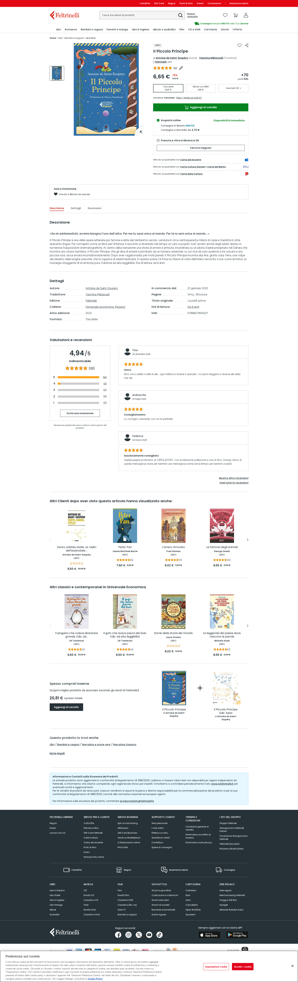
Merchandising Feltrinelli (232, 895)
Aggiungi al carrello (203, 107)
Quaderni (190, 914)
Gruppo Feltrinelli (228, 823)
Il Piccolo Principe (174, 709)
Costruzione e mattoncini (165, 895)
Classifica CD (91, 900)
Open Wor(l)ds (193, 909)
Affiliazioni (123, 828)
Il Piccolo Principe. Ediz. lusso (226, 711)
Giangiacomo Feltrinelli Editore (232, 830)
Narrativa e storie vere (96, 744)
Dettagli (76, 208)
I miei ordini (158, 828)
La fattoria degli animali (222, 547)
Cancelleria (192, 904)
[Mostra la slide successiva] (247, 540)
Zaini (188, 900)
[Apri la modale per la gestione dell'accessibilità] (244, 950)
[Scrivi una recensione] (181, 68)
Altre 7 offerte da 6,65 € (189, 97)
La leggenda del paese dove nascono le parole (222, 635)
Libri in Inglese (57, 900)
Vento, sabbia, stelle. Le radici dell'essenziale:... (76, 549)
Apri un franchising (128, 823)
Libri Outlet (55, 895)
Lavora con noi (57, 832)
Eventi (200, 3)
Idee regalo (225, 890)
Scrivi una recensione (80, 413)
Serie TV (122, 909)
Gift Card (159, 3)
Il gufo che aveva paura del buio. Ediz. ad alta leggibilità (125, 635)
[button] (180, 15)
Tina (135, 350)
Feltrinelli (160, 62)
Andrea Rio (139, 395)
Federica (137, 436)
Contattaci (157, 842)
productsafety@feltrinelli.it (137, 801)
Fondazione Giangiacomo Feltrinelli (234, 837)
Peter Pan (125, 547)
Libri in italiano (57, 890)
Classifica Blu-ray (127, 904)
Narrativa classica (124, 744)
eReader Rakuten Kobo (231, 909)
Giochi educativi (160, 900)
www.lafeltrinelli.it (222, 784)
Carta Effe (89, 823)
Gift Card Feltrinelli (93, 832)
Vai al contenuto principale (64, 3)
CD (85, 890)
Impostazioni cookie (216, 966)
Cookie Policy (95, 978)
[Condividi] (246, 45)
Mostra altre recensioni (233, 478)
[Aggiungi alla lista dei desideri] (239, 45)
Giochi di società (161, 904)
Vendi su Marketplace (129, 837)
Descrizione (57, 208)
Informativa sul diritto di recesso (198, 836)
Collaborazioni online (129, 842)
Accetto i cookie (242, 966)
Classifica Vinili (92, 914)
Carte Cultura (91, 837)
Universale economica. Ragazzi (105, 306)
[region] (149, 966)
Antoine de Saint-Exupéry (172, 58)
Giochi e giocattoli (161, 890)
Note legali (57, 753)
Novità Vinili (90, 909)
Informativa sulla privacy (199, 842)
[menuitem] (58, 29)
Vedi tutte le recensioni (233, 482)
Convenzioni (214, 3)
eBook (53, 909)
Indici (87, 852)
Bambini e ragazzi (68, 744)
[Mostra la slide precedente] (50, 540)
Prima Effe (123, 847)
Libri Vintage (56, 904)
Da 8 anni (193, 306)
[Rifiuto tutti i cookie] (292, 966)
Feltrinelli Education (230, 843)
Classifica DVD (125, 900)
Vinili (86, 904)
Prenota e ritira (91, 828)
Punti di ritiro (186, 3)
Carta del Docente (190, 159)
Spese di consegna (162, 847)
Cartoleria (191, 890)
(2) (105, 383)
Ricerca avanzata (192, 15)
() (175, 68)
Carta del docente (93, 842)
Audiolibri (54, 914)
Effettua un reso (160, 832)
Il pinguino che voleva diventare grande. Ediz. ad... (76, 635)
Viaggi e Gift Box (228, 900)
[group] (57, 73)
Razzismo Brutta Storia (232, 848)
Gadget (224, 904)
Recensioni (94, 208)
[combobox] (142, 15)
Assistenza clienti (238, 3)
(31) (105, 377)
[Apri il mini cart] (235, 15)
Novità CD (89, 895)
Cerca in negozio (200, 148)
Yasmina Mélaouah (211, 58)
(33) (92, 368)
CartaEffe (145, 3)
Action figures (159, 914)
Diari (188, 895)
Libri (52, 744)
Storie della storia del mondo (173, 633)
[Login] (246, 15)
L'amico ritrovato (173, 547)
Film (120, 890)
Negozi (171, 3)
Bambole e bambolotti (163, 909)
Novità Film (123, 895)
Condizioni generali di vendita (197, 828)
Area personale (159, 823)
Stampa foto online (94, 857)
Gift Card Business (127, 832)
